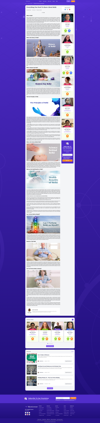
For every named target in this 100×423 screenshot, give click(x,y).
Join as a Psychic (66, 410)
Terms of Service (59, 420)
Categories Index (41, 415)
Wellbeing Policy (66, 413)
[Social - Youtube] (27, 414)
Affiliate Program (66, 412)
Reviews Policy (66, 415)
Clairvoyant (57, 407)
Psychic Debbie (57, 332)
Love (67, 47)
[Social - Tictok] (29, 414)
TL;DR (44, 12)
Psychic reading (41, 407)
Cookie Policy (44, 419)
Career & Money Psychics (50, 410)
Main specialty (67, 25)
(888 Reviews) (67, 128)
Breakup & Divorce (57, 334)
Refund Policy (72, 413)
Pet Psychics (49, 415)
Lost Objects (57, 415)
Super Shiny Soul (67, 129)
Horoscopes (44, 1)
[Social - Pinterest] (25, 414)
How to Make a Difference (43, 354)
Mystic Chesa (67, 108)
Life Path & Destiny (45, 334)
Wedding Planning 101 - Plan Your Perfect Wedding (49, 377)
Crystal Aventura (67, 45)
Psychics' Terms (72, 412)
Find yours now (27, 410)
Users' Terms (72, 410)
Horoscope (40, 410)
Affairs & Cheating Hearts (32, 334)
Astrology (57, 412)
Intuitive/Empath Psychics (50, 413)
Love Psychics (49, 407)
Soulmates (67, 26)
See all (72, 351)
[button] (72, 319)
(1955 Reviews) (67, 107)
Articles (54, 1)
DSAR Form (48, 419)
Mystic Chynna (69, 332)
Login (65, 407)
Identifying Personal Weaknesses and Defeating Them (49, 366)
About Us (71, 407)
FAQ (71, 415)
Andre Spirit (67, 24)
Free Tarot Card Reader (42, 413)
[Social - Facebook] (27, 412)
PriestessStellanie (67, 87)
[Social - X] (25, 412)
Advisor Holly (67, 66)
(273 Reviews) (67, 86)
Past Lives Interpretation (59, 413)
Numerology (57, 410)
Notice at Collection (53, 419)
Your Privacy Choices (60, 419)
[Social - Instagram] (29, 412)
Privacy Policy (68, 156)
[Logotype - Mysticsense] (27, 1)
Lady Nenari (45, 332)
